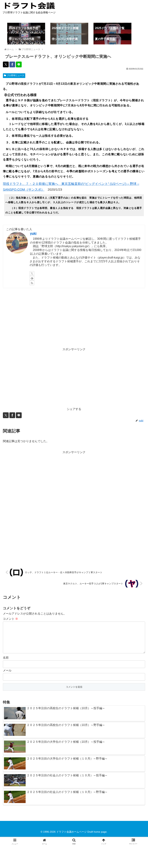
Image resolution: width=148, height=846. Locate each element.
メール (7, 670)
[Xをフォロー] (32, 273)
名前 (6, 657)
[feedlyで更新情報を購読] (32, 278)
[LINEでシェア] (19, 64)
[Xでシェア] (6, 64)
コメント (10, 618)
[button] (137, 589)
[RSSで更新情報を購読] (32, 283)
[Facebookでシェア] (12, 64)
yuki (33, 233)
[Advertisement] (74, 317)
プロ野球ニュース (15, 75)
